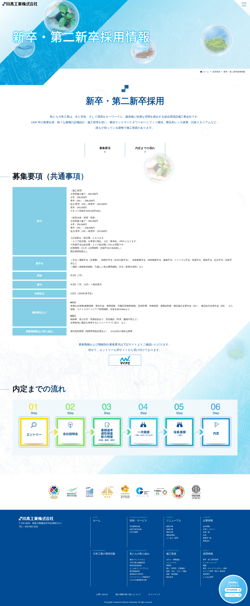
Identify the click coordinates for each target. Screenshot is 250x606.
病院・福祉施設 (172, 574)
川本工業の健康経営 (137, 563)
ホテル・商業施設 (173, 560)
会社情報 (206, 526)
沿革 (204, 535)
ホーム (206, 72)
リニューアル (173, 520)
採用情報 (216, 72)
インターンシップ (210, 563)
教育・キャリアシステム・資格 (215, 568)
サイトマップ (154, 594)
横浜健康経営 (135, 571)
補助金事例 (170, 535)
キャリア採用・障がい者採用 (214, 571)
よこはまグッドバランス (139, 568)
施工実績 (171, 553)
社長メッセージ (209, 529)
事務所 (168, 565)
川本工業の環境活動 (104, 553)
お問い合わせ (102, 594)
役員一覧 (206, 532)
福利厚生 (206, 574)
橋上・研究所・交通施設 (175, 568)
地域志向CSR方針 (136, 574)
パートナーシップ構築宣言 (140, 577)
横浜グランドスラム (137, 560)
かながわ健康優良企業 (138, 580)
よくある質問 (208, 577)
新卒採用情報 (231, 590)
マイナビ (232, 595)
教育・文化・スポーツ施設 (176, 571)
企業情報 (208, 520)
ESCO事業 (134, 532)
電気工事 (169, 532)
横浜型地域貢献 (136, 565)
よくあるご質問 (172, 538)
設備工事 (169, 529)
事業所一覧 (207, 538)
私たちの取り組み (139, 553)
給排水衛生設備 (136, 529)
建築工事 (169, 526)
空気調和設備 (135, 526)
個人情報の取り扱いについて (128, 594)
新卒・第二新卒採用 (210, 560)
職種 (204, 565)
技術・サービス (138, 520)
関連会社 (206, 541)
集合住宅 (169, 577)
